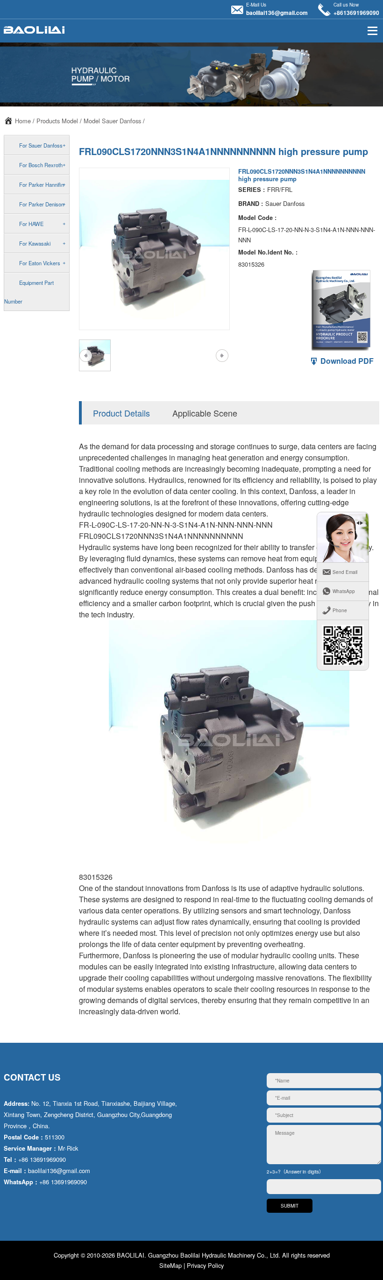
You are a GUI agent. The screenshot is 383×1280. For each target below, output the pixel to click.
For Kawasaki (34, 243)
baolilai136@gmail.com (277, 12)
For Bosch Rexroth (41, 165)
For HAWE (31, 223)
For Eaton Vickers (39, 263)
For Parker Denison (41, 204)
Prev (86, 355)
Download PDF (346, 360)
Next (222, 355)
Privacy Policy (205, 1265)
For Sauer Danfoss (41, 145)
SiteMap (170, 1265)
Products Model (57, 120)
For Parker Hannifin (41, 184)
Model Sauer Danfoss (112, 120)
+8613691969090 (356, 12)
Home (23, 120)
